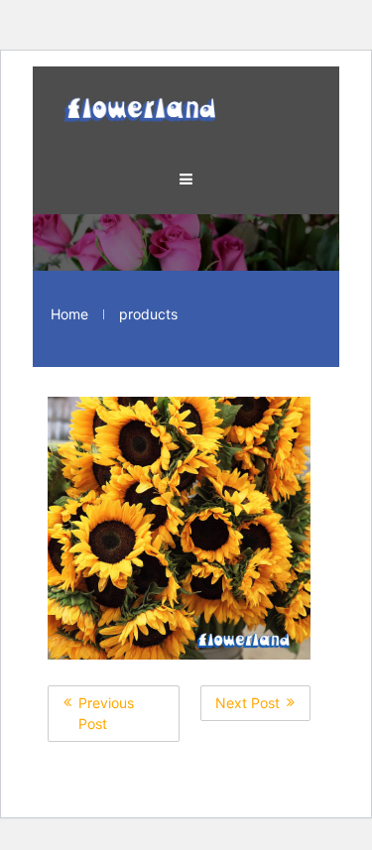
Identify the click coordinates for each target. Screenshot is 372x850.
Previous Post (106, 713)
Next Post (247, 702)
